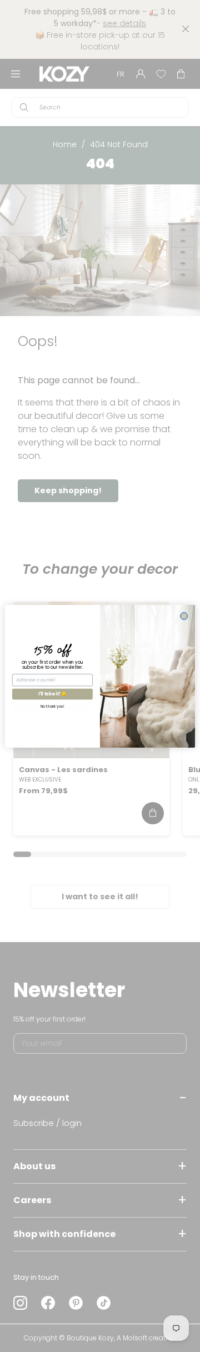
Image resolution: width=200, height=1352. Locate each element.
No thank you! (52, 706)
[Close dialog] (184, 616)
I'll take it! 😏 (52, 693)
